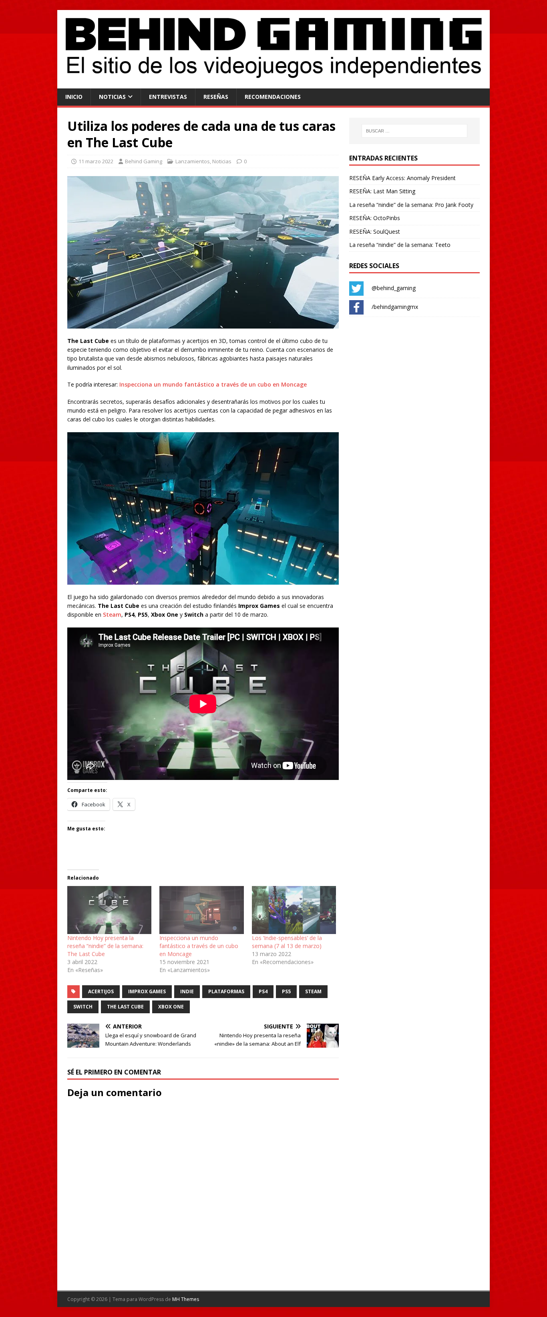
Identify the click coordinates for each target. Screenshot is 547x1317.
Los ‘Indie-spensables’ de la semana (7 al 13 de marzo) (287, 942)
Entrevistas (168, 96)
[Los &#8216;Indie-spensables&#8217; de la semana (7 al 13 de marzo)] (294, 910)
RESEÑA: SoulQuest (374, 231)
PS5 (286, 991)
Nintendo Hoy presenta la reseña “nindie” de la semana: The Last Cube (105, 946)
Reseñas (215, 96)
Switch (83, 1006)
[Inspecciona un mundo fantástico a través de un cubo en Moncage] (201, 910)
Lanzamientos (192, 161)
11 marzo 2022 (95, 161)
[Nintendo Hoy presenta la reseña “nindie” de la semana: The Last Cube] (109, 910)
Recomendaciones (273, 96)
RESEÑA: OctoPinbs (374, 218)
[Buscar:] (414, 131)
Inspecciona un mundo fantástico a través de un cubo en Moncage (213, 384)
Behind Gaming (143, 161)
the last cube (125, 1006)
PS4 (263, 991)
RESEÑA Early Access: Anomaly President (402, 178)
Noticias (112, 96)
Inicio (73, 96)
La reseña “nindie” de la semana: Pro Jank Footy (411, 204)
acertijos (101, 991)
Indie (187, 991)
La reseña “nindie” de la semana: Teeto (399, 245)
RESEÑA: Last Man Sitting (382, 191)
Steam (112, 614)
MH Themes (185, 1299)
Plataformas (226, 991)
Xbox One (171, 1006)
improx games (147, 991)
